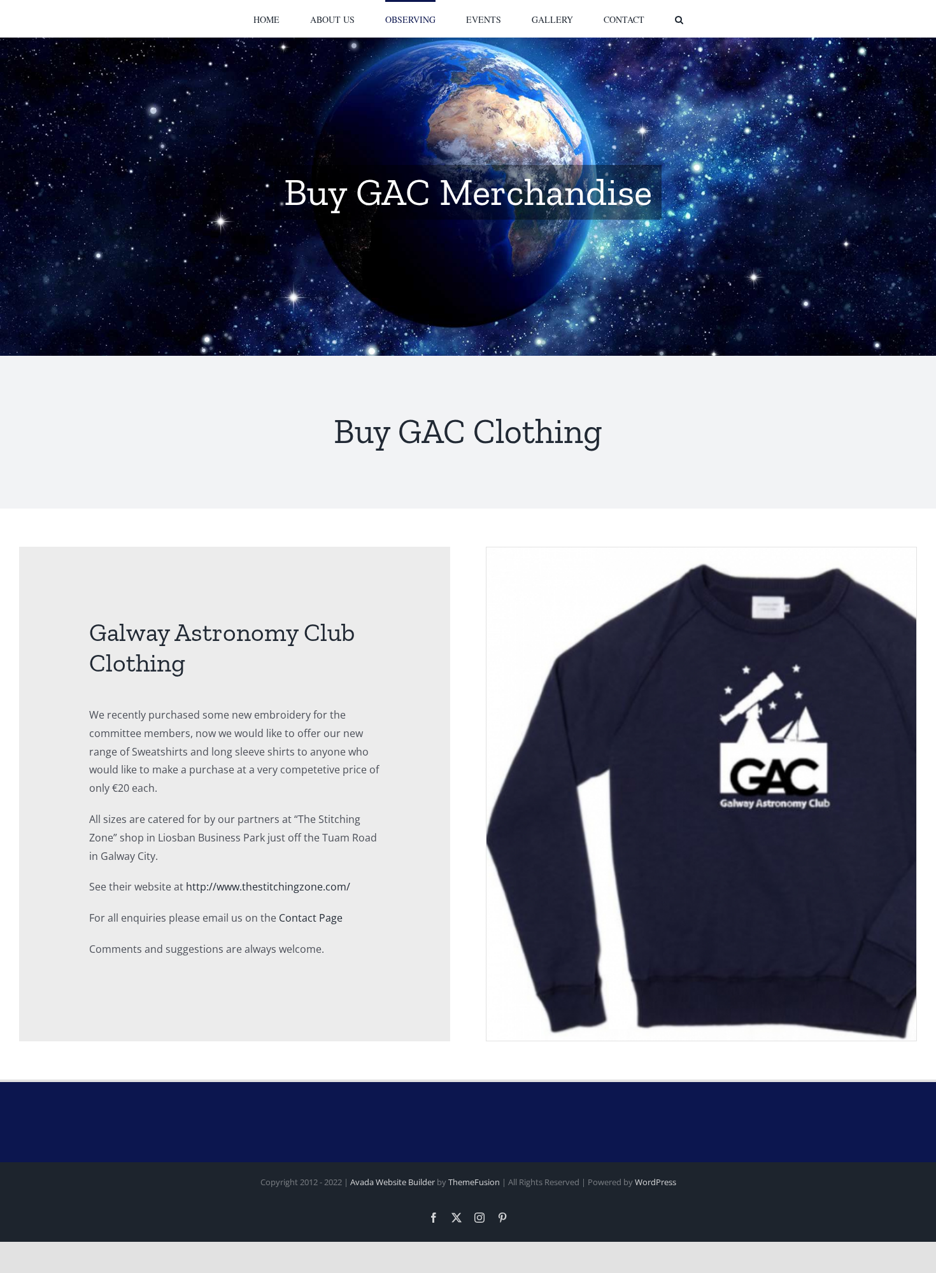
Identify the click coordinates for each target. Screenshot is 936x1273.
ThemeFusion (474, 1182)
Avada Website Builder (392, 1182)
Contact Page (311, 918)
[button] (627, 19)
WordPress (655, 1182)
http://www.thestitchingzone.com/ (268, 887)
